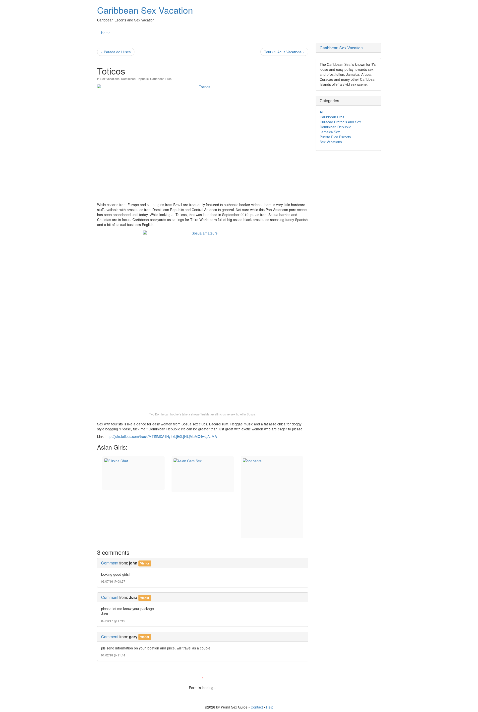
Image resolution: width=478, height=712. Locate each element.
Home (106, 32)
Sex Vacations (110, 79)
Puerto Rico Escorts (335, 136)
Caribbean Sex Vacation (145, 9)
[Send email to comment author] (153, 636)
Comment (109, 563)
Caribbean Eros (161, 79)
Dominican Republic (135, 79)
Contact (257, 707)
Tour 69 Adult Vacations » (284, 51)
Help (269, 707)
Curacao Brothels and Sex (340, 121)
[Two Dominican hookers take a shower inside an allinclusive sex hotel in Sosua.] (202, 319)
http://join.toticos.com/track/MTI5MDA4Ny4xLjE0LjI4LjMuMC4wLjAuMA (161, 436)
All (321, 111)
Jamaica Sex (330, 131)
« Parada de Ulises (116, 51)
